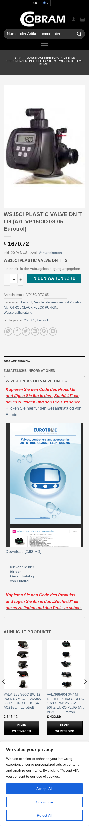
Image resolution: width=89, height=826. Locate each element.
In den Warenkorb (54, 278)
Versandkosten (50, 252)
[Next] (85, 691)
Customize (44, 802)
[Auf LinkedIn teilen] (53, 331)
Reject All (44, 815)
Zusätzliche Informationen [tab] (29, 371)
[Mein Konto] (73, 19)
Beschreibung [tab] (17, 361)
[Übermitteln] (79, 34)
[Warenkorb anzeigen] (82, 19)
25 (26, 320)
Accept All (44, 789)
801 (32, 320)
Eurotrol (26, 302)
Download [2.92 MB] (23, 552)
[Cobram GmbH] (42, 19)
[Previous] (4, 691)
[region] (44, 783)
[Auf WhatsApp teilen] (8, 331)
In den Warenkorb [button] (21, 728)
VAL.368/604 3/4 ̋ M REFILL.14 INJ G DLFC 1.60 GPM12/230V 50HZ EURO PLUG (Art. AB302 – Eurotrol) (66, 703)
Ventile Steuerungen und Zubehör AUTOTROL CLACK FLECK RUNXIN (44, 61)
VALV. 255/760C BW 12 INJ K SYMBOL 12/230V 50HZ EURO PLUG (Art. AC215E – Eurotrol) (22, 701)
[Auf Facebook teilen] (17, 331)
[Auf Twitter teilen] (26, 331)
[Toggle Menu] (44, 45)
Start (18, 57)
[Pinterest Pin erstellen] (44, 331)
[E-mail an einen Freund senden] (35, 331)
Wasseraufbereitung (43, 57)
